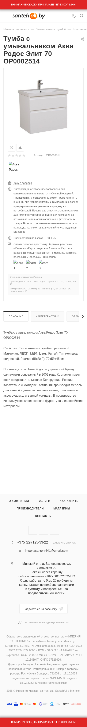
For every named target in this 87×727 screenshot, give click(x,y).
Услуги (44, 501)
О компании (19, 501)
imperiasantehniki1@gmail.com (46, 550)
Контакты (43, 516)
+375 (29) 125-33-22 (32, 542)
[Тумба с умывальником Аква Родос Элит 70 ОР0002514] (43, 105)
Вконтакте (32, 530)
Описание (16, 316)
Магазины (61, 508)
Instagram (54, 530)
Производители (30, 508)
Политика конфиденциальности (47, 622)
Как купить (69, 501)
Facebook (43, 530)
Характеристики (47, 316)
